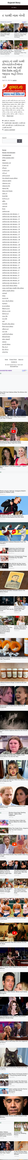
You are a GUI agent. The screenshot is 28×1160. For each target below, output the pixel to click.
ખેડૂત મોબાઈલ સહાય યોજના (9, 178)
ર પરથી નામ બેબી (6, 127)
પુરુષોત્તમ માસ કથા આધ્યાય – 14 (11, 227)
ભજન (3, 296)
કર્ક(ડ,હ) (4, 173)
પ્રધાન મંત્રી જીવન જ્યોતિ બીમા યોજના (13, 288)
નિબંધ (3, 209)
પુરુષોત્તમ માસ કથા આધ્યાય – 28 (11, 260)
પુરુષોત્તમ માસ (5, 211)
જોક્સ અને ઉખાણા (7, 191)
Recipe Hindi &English (8, 152)
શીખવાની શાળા (6, 336)
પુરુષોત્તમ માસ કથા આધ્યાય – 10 (11, 216)
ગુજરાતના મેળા (6, 186)
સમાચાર (4, 342)
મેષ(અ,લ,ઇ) (5, 313)
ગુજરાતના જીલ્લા (6, 180)
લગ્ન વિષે (4, 319)
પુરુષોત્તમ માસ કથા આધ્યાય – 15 (11, 229)
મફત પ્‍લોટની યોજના (7, 301)
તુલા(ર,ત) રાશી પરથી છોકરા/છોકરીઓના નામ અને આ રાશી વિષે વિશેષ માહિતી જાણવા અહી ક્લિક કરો (13, 69)
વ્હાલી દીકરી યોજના (7, 334)
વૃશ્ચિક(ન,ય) (5, 329)
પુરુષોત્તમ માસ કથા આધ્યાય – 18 (11, 237)
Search (4, 138)
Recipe (4, 150)
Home (6, 359)
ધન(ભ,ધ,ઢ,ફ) (5, 198)
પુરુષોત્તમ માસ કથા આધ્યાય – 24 (11, 255)
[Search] (19, 141)
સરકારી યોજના (6, 344)
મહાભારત (4, 303)
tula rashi (15, 123)
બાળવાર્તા (4, 293)
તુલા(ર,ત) (6, 120)
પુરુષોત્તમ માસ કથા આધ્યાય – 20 (11, 244)
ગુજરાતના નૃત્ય (6, 183)
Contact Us (14, 362)
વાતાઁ (3, 321)
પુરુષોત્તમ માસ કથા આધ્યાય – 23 (11, 252)
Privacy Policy (13, 359)
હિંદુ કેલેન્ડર (5, 349)
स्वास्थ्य (4, 160)
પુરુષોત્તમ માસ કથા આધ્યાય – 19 (11, 239)
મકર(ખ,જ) (5, 298)
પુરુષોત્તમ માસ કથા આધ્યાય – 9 (10, 283)
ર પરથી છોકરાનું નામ (19, 125)
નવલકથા (4, 203)
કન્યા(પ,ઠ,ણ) (5, 170)
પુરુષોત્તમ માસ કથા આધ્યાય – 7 (10, 278)
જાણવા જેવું (5, 188)
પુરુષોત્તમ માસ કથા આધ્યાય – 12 (11, 221)
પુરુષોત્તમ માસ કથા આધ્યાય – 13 (11, 224)
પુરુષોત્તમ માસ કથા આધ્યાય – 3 (10, 265)
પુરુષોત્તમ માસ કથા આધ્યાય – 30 (11, 267)
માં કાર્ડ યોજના (6, 306)
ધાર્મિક (3, 201)
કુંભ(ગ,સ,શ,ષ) (6, 175)
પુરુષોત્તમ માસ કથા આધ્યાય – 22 (11, 250)
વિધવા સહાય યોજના (7, 326)
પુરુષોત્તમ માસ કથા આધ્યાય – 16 (11, 232)
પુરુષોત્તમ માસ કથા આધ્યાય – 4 (10, 270)
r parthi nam (8, 123)
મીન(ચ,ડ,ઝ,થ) (6, 311)
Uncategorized (6, 155)
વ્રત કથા (4, 331)
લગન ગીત (5, 316)
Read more (10, 116)
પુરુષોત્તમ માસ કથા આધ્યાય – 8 (10, 280)
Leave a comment (9, 130)
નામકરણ (12, 120)
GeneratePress (14, 366)
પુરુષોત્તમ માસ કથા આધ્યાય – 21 (11, 247)
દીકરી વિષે (5, 196)
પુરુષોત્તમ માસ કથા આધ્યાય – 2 (10, 242)
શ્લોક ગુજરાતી (6, 339)
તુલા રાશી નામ (9, 125)
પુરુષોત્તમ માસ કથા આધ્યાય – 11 (11, 219)
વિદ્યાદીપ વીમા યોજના (8, 324)
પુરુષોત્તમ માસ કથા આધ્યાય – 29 (11, 262)
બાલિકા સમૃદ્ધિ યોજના (8, 290)
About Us (20, 359)
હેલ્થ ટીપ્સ (5, 352)
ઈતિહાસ (4, 168)
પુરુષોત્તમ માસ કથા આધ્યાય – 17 (11, 234)
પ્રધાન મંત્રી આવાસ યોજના (9, 285)
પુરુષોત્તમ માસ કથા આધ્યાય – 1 (10, 214)
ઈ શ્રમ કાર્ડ (5, 165)
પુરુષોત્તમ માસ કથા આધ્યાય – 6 (10, 275)
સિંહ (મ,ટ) (5, 347)
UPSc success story (8, 157)
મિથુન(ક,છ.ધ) (6, 308)
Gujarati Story (14, 3)
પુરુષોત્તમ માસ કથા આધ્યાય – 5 (10, 273)
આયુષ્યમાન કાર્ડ (6, 163)
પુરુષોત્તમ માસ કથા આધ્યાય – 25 (11, 257)
